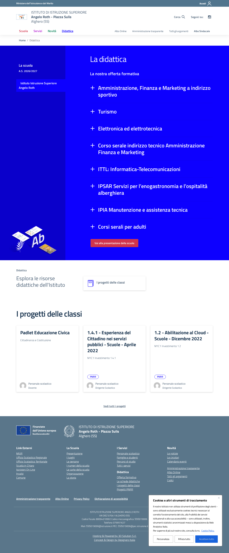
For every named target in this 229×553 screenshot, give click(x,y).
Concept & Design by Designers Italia (114, 540)
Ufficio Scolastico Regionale (31, 457)
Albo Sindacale (202, 31)
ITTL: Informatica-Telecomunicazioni (139, 169)
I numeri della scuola (78, 466)
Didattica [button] (67, 31)
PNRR (93, 376)
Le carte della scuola (78, 470)
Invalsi (19, 474)
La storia (71, 478)
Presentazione (74, 453)
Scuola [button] (23, 31)
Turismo (107, 111)
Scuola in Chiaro (25, 466)
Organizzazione (75, 474)
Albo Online (121, 31)
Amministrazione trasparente (147, 31)
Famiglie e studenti (127, 457)
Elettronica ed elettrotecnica (130, 128)
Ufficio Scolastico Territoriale (31, 461)
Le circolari (173, 457)
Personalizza (163, 539)
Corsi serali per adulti (122, 227)
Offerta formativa (126, 477)
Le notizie (172, 453)
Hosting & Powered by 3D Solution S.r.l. (114, 536)
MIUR (19, 453)
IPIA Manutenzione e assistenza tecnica (143, 210)
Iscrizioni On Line (25, 470)
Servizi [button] (38, 31)
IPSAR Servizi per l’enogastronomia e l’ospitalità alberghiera (152, 189)
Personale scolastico (128, 453)
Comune (20, 478)
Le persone (73, 461)
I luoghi (71, 457)
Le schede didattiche (128, 481)
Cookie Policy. (207, 530)
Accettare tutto (206, 539)
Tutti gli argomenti (178, 31)
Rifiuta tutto (184, 539)
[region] (185, 520)
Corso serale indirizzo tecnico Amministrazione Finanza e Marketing (151, 148)
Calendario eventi (177, 461)
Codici (170, 480)
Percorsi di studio (126, 461)
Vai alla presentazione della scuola (114, 243)
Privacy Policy (82, 499)
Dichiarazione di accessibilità (111, 499)
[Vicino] (219, 498)
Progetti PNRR (125, 489)
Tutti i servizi (123, 466)
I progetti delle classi (128, 485)
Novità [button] (52, 31)
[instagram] (209, 17)
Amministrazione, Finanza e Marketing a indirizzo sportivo (154, 91)
